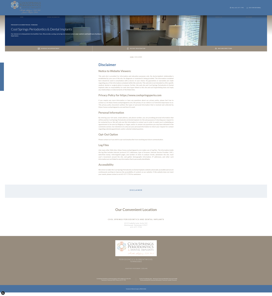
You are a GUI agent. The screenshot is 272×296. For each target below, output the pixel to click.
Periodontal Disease (89, 17)
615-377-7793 (126, 174)
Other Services (123, 17)
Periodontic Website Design (132, 288)
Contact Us (218, 17)
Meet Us (189, 17)
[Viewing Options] (3, 293)
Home (21, 17)
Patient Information (53, 17)
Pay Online (249, 17)
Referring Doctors (157, 17)
